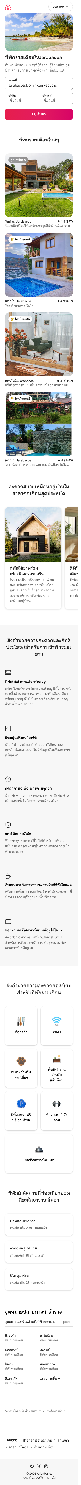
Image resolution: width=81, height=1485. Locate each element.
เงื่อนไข (51, 1478)
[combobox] (39, 85)
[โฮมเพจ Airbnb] (8, 6)
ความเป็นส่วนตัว (32, 1478)
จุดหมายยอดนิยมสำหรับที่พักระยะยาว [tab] (30, 1322)
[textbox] (22, 100)
